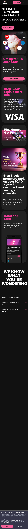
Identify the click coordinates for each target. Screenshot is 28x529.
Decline (20, 526)
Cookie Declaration (16, 520)
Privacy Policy (6, 522)
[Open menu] (23, 2)
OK (7, 526)
